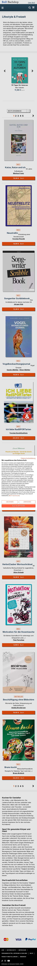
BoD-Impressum (14, 495)
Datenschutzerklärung (28, 458)
